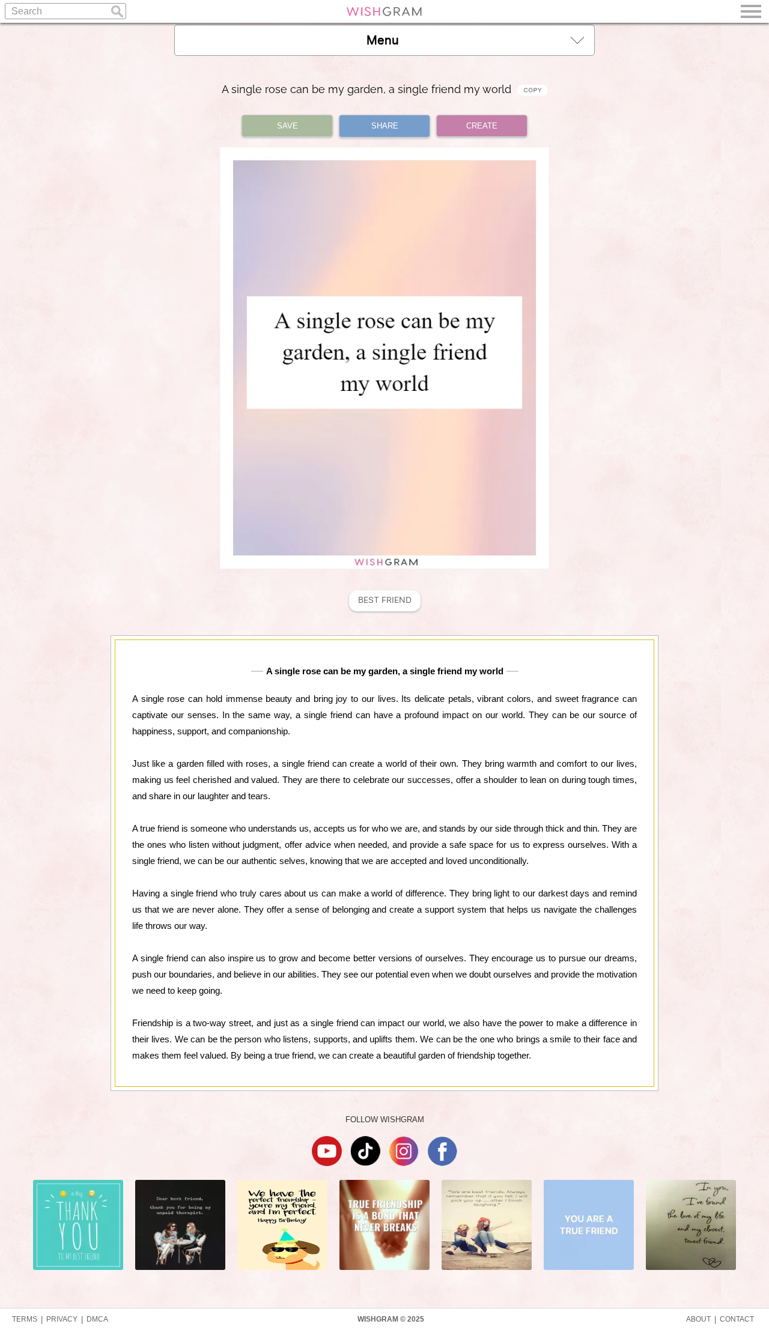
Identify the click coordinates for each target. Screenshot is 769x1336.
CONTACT (737, 1319)
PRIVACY (62, 1319)
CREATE (481, 125)
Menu (382, 40)
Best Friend (385, 600)
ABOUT (698, 1319)
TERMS (24, 1319)
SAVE (287, 125)
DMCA (97, 1319)
